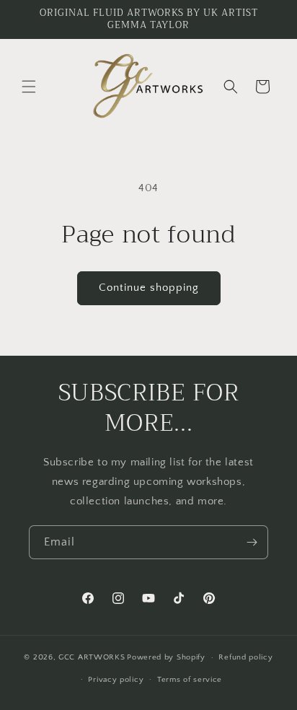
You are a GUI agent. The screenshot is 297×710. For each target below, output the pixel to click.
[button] (29, 86)
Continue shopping (149, 287)
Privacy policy (115, 679)
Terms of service (189, 679)
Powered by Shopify (166, 657)
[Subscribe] (251, 542)
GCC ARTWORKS (91, 657)
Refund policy (245, 657)
